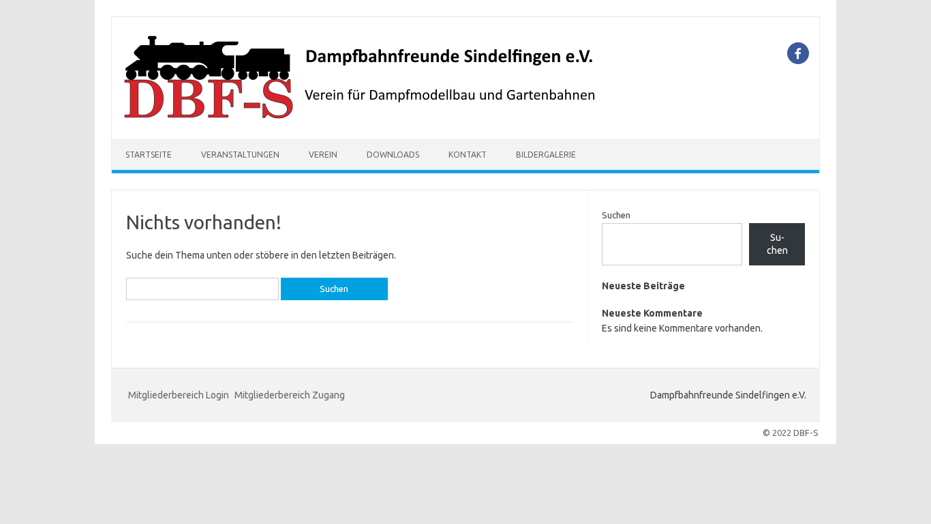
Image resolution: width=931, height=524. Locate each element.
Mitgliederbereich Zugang (289, 395)
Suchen (616, 215)
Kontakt (467, 154)
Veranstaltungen (240, 154)
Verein (323, 154)
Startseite (148, 154)
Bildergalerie (546, 154)
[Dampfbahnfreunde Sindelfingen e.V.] (361, 116)
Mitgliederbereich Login (178, 395)
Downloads (393, 154)
